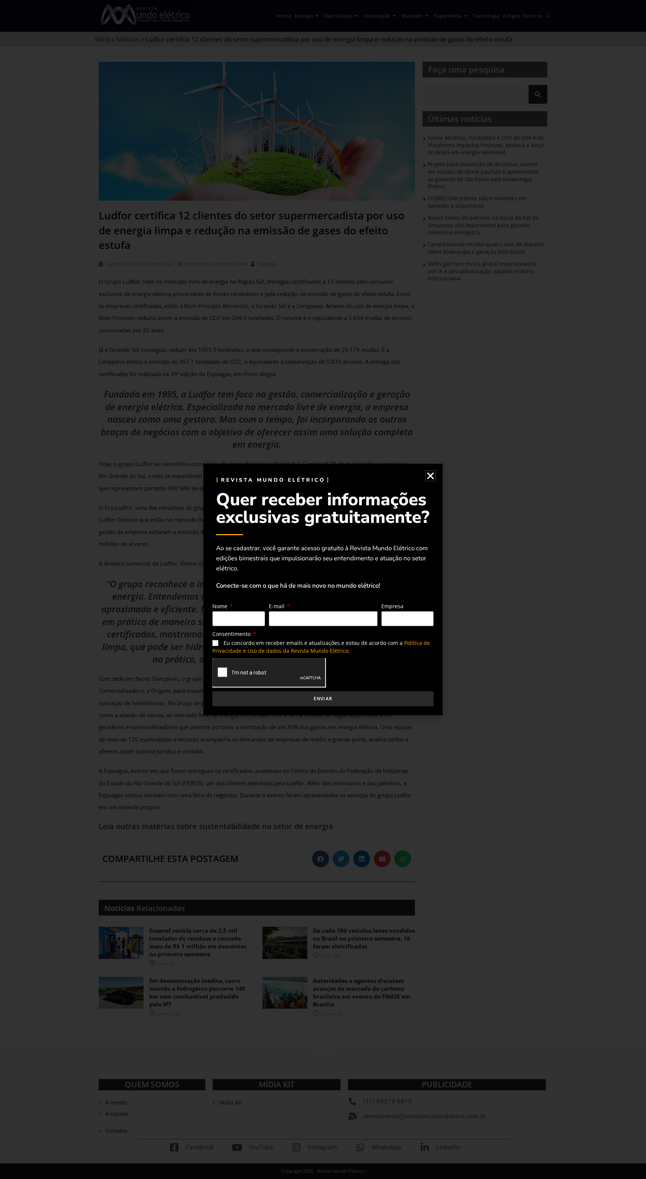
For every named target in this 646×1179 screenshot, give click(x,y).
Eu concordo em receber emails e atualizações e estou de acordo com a (321, 646)
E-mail (277, 606)
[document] (323, 589)
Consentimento (232, 633)
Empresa (392, 606)
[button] (430, 476)
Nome (220, 606)
